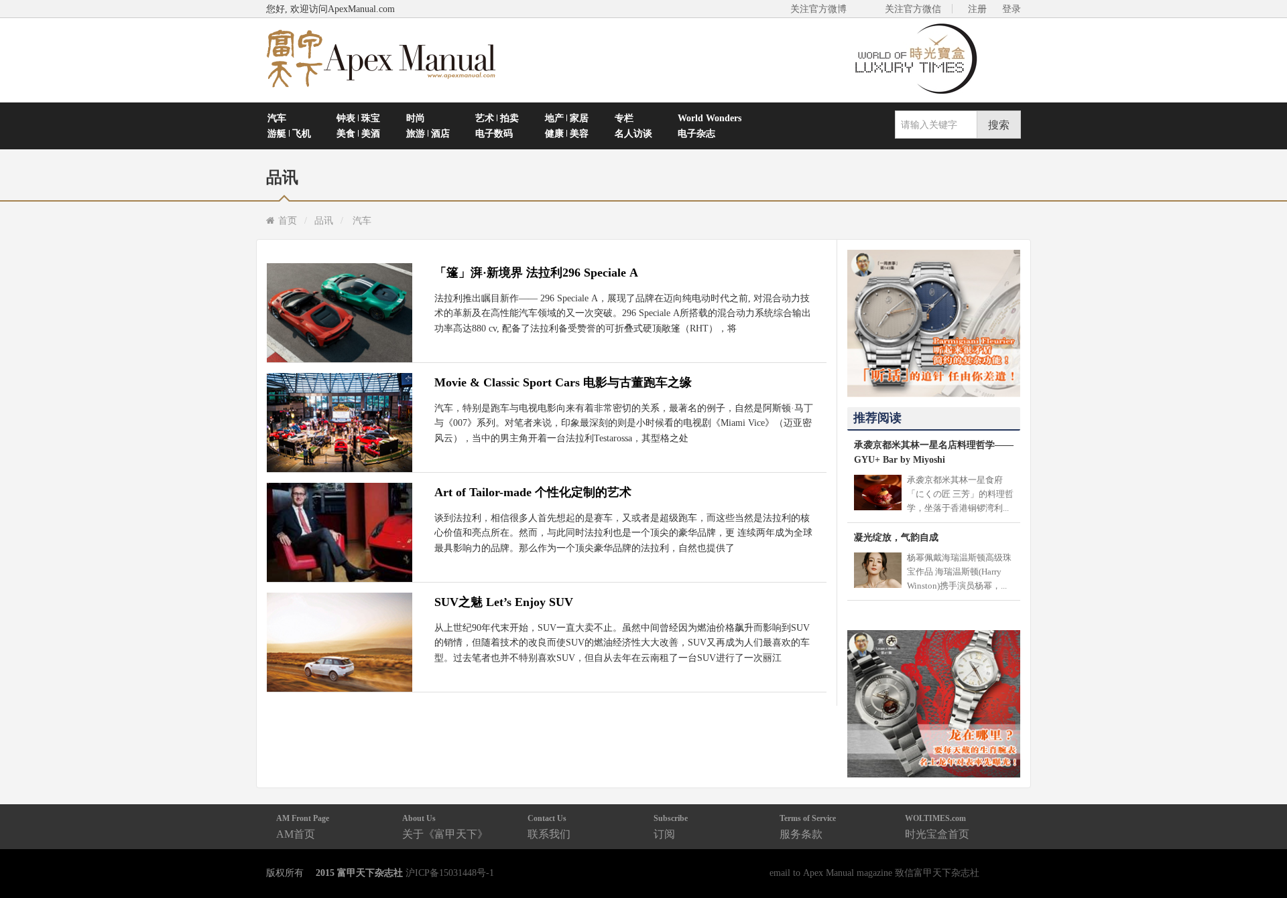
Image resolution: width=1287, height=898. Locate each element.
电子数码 (494, 133)
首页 (287, 220)
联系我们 (549, 826)
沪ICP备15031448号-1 (450, 872)
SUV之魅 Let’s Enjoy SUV (503, 602)
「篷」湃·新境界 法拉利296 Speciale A (536, 273)
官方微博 (1261, 856)
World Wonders (709, 118)
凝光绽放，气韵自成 (896, 537)
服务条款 (808, 826)
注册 (977, 8)
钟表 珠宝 (358, 118)
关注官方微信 (913, 8)
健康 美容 (567, 133)
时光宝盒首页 (937, 826)
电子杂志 (696, 133)
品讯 (323, 220)
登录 (1011, 8)
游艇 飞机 (289, 133)
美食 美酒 (358, 133)
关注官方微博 (818, 8)
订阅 (671, 826)
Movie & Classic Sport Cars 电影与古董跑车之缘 (563, 382)
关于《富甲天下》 (445, 826)
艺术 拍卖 (497, 118)
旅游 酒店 (428, 133)
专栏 (624, 118)
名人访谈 (633, 133)
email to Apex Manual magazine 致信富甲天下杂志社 (874, 872)
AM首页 (302, 826)
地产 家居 (567, 118)
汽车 (276, 118)
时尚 (415, 118)
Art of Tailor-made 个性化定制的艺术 (532, 492)
